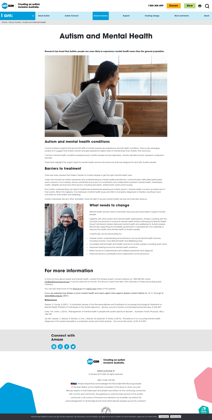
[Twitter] (73, 347)
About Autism (15, 22)
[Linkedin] (54, 347)
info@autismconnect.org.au (57, 282)
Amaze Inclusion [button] (101, 16)
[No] (209, 417)
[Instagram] (60, 347)
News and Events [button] (182, 16)
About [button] (206, 16)
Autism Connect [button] (71, 16)
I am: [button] (7, 16)
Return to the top (105, 371)
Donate (173, 6)
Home (4, 22)
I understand (163, 416)
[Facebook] (67, 347)
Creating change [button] (152, 16)
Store (190, 6)
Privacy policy (175, 416)
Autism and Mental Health (34, 22)
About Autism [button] (44, 16)
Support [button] (126, 16)
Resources (77, 289)
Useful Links (91, 289)
